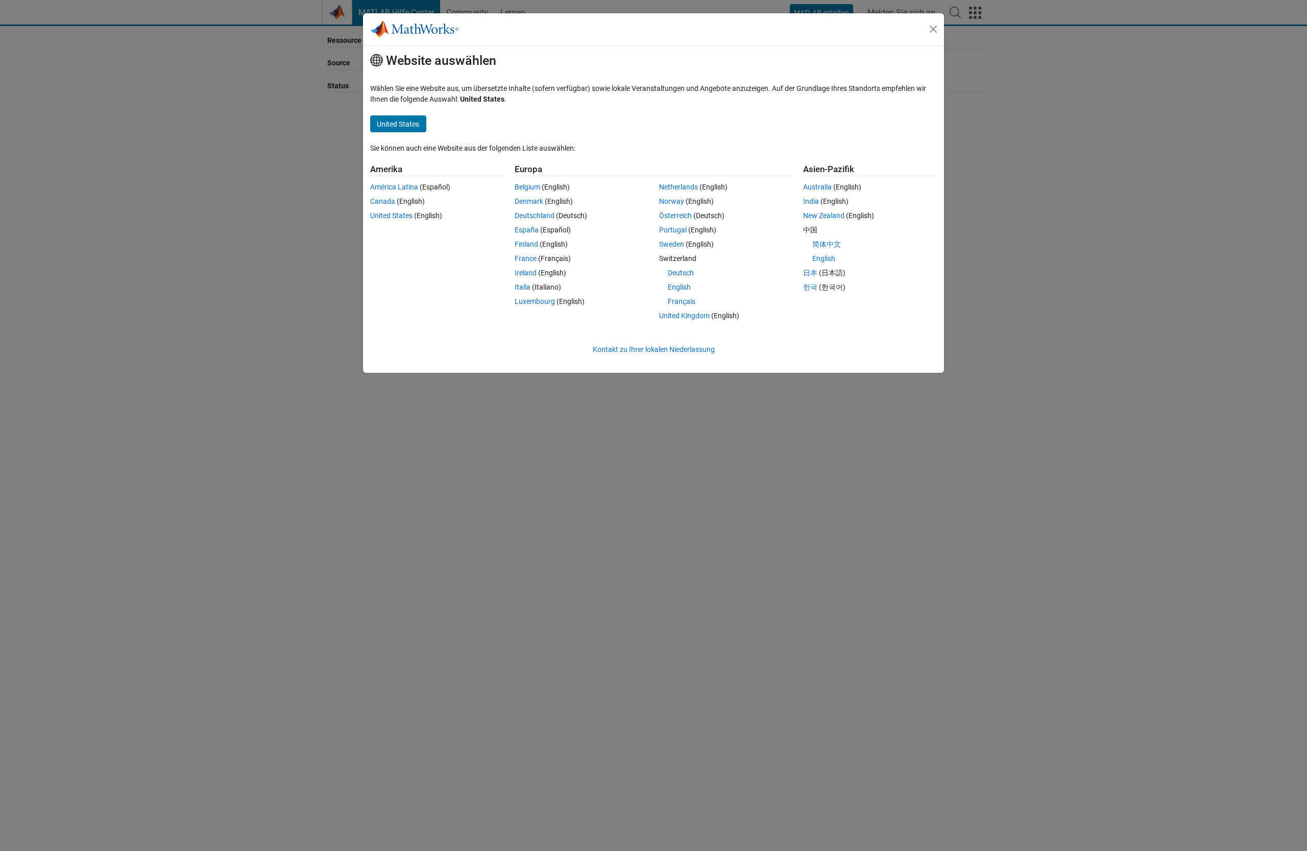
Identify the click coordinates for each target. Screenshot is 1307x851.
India (811, 201)
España (527, 230)
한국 (810, 287)
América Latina (394, 187)
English (679, 287)
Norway (671, 201)
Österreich (675, 215)
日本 (810, 273)
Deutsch (681, 273)
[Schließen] (933, 29)
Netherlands (678, 187)
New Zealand (823, 215)
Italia (522, 287)
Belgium (527, 187)
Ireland (526, 273)
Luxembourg (535, 301)
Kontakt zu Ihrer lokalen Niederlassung (654, 349)
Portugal (673, 230)
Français (681, 301)
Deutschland (534, 215)
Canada (382, 201)
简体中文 (826, 244)
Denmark (529, 201)
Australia (817, 187)
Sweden (671, 244)
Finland (526, 244)
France (526, 258)
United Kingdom (684, 316)
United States (391, 215)
